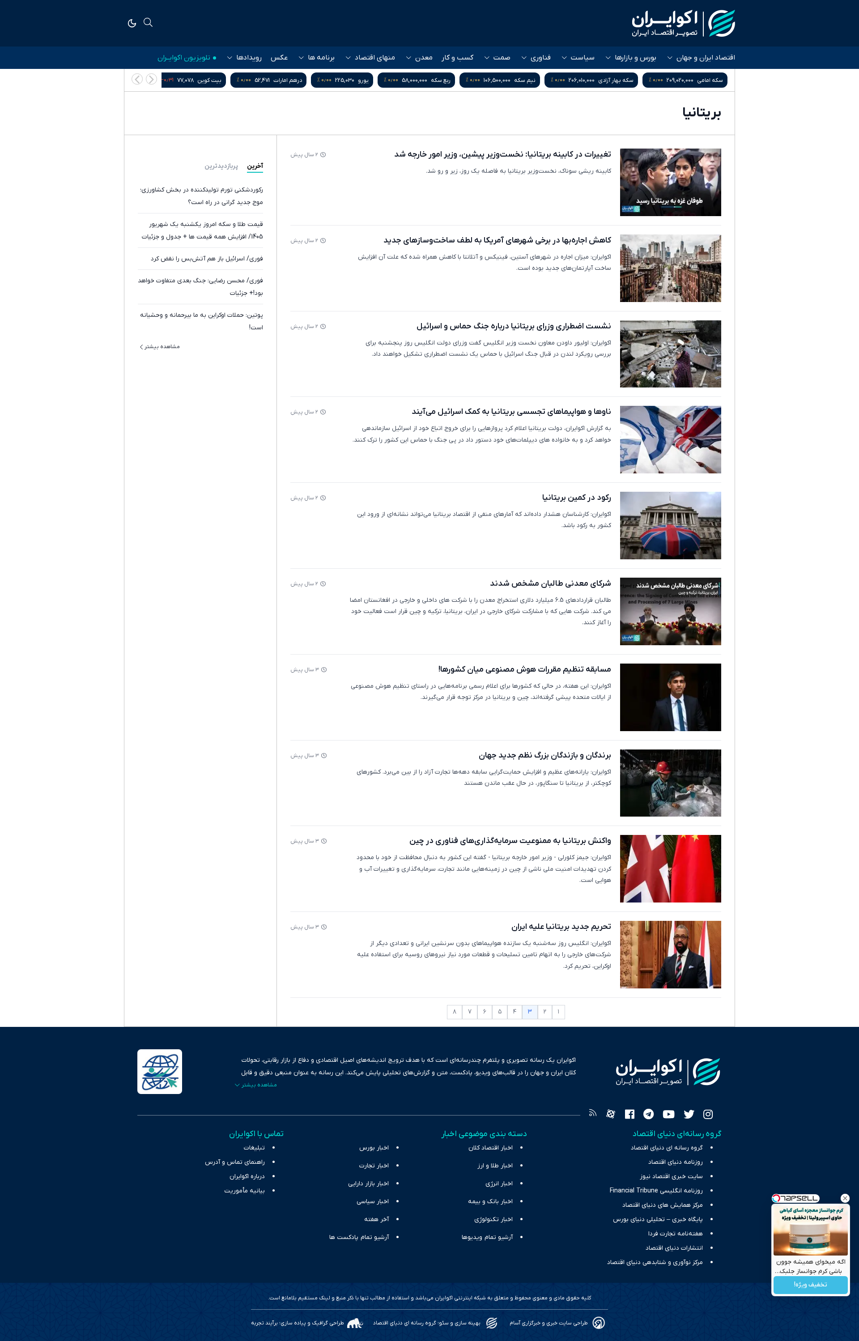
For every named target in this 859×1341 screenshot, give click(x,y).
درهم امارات (377, 80)
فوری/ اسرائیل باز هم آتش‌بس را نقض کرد (207, 259)
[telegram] (648, 1115)
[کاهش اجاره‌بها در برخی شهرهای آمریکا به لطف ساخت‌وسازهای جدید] (670, 268)
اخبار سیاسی (373, 1201)
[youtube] (669, 1115)
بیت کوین (299, 80)
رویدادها (249, 57)
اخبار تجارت (374, 1166)
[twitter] (689, 1115)
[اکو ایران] (683, 23)
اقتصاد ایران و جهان (705, 57)
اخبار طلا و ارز (495, 1166)
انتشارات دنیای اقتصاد (674, 1248)
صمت (501, 57)
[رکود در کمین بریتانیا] (670, 525)
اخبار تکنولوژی (493, 1219)
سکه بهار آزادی (705, 80)
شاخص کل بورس (204, 80)
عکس (279, 57)
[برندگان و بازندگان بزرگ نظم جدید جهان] (670, 783)
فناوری (541, 57)
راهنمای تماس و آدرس (235, 1162)
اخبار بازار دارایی (368, 1183)
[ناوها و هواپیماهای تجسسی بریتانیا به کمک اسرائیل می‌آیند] (670, 439)
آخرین (255, 166)
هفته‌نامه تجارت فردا (675, 1234)
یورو (452, 80)
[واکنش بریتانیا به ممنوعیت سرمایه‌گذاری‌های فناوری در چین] (670, 869)
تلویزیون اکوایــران (183, 57)
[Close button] (845, 1198)
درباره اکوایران (247, 1176)
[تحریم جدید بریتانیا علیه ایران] (670, 954)
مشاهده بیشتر (162, 346)
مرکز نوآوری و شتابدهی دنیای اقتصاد (655, 1262)
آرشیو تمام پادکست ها (359, 1237)
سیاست (583, 57)
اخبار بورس (374, 1148)
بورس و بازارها (635, 57)
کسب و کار (457, 57)
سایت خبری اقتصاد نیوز (671, 1176)
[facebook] (629, 1115)
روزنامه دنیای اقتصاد (675, 1162)
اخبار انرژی (499, 1183)
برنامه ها (321, 57)
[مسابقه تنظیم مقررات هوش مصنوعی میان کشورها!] (670, 697)
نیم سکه (614, 80)
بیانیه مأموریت (244, 1191)
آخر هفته (376, 1219)
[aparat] (610, 1115)
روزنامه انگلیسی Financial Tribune (656, 1191)
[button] (137, 79)
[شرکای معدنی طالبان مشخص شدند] (670, 611)
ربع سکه (530, 80)
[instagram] (708, 1115)
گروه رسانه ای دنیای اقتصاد (667, 1148)
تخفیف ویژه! (810, 1285)
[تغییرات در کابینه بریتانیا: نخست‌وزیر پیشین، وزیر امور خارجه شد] (670, 182)
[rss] (592, 1115)
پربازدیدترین (221, 166)
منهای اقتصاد (375, 57)
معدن (424, 57)
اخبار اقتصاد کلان (490, 1148)
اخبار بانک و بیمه (490, 1201)
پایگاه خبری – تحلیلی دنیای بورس (658, 1219)
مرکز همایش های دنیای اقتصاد (662, 1205)
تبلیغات (254, 1148)
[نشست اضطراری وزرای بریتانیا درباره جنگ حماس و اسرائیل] (670, 354)
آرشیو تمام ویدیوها (487, 1237)
